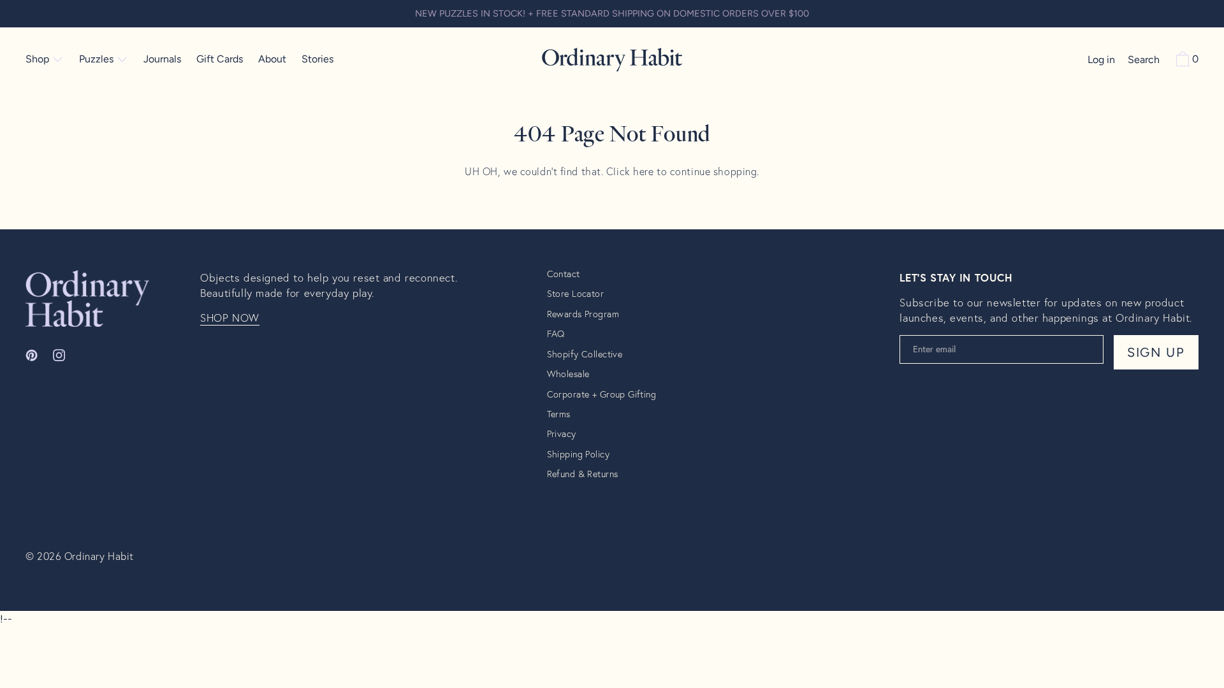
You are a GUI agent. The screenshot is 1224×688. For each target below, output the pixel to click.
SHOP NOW (229, 318)
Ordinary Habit (99, 556)
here (643, 171)
